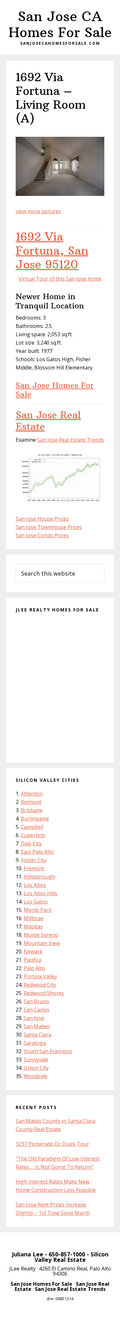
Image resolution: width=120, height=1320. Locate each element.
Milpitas (33, 926)
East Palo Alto (37, 851)
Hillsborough (39, 876)
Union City (36, 1067)
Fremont (34, 868)
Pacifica (32, 959)
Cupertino (33, 835)
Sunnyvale (36, 1059)
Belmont (31, 801)
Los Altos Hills (40, 893)
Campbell (32, 826)
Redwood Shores (44, 993)
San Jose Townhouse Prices (49, 527)
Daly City (31, 843)
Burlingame (35, 818)
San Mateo (37, 1026)
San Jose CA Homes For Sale (60, 24)
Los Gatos (36, 901)
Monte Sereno (41, 934)
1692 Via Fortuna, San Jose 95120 (52, 250)
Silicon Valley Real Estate (71, 1257)
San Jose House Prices (42, 518)
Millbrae (34, 918)
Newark (33, 951)
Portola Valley (40, 976)
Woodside (35, 1076)
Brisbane (32, 810)
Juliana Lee (27, 1254)
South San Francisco (48, 1051)
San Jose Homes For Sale (55, 389)
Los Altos (35, 885)
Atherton (32, 793)
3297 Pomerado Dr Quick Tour (52, 1143)
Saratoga (35, 1042)
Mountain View (42, 943)
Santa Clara (37, 1034)
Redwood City (40, 984)
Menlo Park (38, 909)
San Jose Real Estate (48, 420)
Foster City (33, 860)
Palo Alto (34, 968)
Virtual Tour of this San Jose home (60, 278)
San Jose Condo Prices (42, 535)
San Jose (34, 1017)
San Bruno (36, 1001)
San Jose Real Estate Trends (70, 439)
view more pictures (38, 211)
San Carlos (36, 1009)
